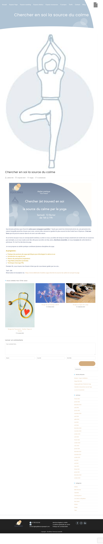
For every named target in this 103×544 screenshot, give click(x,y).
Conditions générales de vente (61, 524)
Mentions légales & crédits (60, 522)
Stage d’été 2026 (78, 381)
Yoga (75, 510)
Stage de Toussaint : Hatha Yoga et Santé (20, 330)
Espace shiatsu (38, 5)
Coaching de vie (77, 495)
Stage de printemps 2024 (50, 305)
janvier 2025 (77, 410)
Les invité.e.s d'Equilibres (80, 498)
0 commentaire (41, 177)
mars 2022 (76, 445)
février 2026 (77, 398)
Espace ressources (52, 5)
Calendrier (76, 492)
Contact (77, 5)
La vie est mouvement (79, 390)
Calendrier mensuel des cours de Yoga (83, 387)
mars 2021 (76, 466)
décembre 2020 (77, 475)
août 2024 (76, 416)
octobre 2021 (77, 457)
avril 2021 (76, 463)
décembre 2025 (77, 404)
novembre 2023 (77, 431)
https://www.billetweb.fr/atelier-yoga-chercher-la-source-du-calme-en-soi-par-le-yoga (52, 273)
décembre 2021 (77, 451)
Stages (31, 177)
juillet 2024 (76, 419)
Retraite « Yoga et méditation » (81, 378)
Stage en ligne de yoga (80, 305)
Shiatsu (76, 504)
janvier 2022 (77, 448)
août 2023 (76, 436)
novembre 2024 (77, 413)
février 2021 (77, 469)
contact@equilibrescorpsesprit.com (40, 526)
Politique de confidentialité (60, 526)
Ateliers (76, 486)
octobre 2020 (77, 478)
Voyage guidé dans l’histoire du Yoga (82, 384)
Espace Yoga (13, 5)
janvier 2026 (77, 401)
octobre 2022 (77, 442)
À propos (63, 5)
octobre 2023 (77, 434)
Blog (84, 5)
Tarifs (71, 5)
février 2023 (77, 439)
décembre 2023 (77, 428)
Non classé (76, 501)
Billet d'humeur (77, 489)
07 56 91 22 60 (36, 522)
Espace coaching (25, 5)
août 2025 (76, 407)
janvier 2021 (77, 472)
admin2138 (10, 177)
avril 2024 (76, 425)
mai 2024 (76, 422)
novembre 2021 (77, 454)
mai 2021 (76, 460)
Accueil (4, 5)
